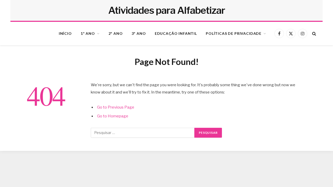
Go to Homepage (112, 116)
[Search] (313, 33)
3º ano (139, 33)
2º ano (115, 33)
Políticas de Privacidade (233, 33)
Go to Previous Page (115, 107)
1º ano (88, 33)
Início (65, 33)
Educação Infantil (176, 33)
